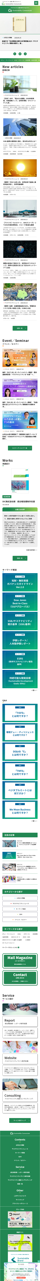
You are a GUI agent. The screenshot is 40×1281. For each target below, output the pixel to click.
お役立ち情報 (20, 1145)
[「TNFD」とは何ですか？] (20, 771)
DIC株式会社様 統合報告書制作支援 (18, 501)
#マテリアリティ (7, 151)
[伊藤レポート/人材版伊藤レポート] (20, 640)
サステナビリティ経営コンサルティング (20, 1180)
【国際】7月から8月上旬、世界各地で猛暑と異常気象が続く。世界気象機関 (19, 183)
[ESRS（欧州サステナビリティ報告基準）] (20, 660)
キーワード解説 (20, 1153)
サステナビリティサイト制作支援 (20, 1176)
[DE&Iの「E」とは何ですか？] (20, 751)
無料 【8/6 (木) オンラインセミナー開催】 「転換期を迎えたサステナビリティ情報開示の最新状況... (19, 404)
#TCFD (26, 235)
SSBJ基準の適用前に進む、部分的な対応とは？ (20, 141)
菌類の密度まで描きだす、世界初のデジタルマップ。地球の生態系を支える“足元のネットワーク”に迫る (20, 265)
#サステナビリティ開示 (23, 151)
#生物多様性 (13, 113)
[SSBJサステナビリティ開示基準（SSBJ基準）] (20, 621)
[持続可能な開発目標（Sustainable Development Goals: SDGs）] (20, 679)
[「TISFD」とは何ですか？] (20, 713)
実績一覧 (20, 1184)
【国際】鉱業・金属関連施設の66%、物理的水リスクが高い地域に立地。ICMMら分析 (19, 307)
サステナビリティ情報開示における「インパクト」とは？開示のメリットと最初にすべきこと (27, 868)
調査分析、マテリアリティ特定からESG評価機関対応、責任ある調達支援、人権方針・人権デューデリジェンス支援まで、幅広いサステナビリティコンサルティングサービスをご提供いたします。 (19, 1108)
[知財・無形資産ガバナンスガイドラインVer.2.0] (20, 582)
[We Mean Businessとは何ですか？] (20, 809)
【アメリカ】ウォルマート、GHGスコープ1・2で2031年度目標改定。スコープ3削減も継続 (19, 224)
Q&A (20, 1157)
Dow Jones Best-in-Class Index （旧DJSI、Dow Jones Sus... (26, 856)
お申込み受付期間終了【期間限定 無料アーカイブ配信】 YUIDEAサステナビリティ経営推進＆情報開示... (19, 436)
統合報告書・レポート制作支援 (20, 1172)
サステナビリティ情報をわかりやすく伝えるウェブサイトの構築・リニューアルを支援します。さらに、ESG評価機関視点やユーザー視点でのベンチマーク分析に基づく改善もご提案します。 (19, 1070)
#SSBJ (14, 151)
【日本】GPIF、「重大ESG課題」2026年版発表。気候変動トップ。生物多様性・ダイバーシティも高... (19, 100)
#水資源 (13, 318)
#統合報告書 (13, 154)
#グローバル (13, 194)
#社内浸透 (19, 154)
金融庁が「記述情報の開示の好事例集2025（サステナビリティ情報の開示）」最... (20, 42)
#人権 (18, 113)
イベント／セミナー (20, 1160)
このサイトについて (20, 1196)
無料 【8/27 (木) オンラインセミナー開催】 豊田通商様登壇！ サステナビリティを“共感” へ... (19, 373)
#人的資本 (33, 151)
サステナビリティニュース (20, 1149)
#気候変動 (5, 113)
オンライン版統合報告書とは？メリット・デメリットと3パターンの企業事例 (27, 844)
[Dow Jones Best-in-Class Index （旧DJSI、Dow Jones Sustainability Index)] (20, 601)
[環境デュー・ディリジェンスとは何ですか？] (20, 732)
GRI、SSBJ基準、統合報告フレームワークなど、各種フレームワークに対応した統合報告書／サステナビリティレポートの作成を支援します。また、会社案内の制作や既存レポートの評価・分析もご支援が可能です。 (19, 1032)
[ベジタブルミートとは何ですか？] (20, 790)
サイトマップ (20, 1200)
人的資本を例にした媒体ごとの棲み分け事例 (27, 880)
